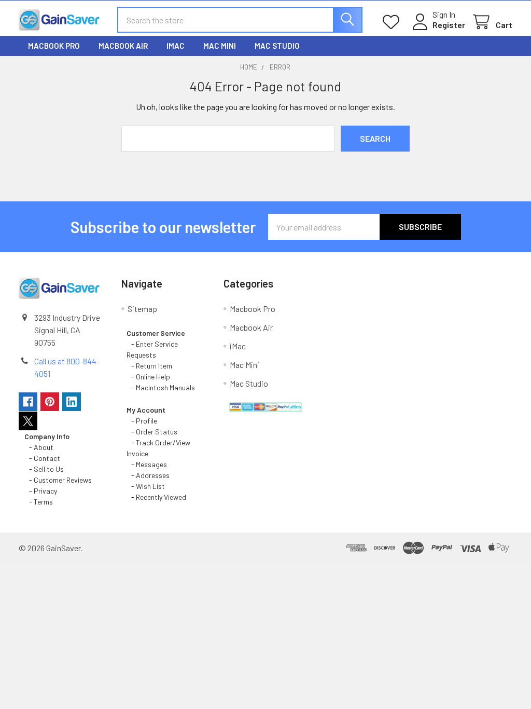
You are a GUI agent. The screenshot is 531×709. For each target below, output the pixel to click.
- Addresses (148, 475)
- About (38, 447)
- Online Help (150, 376)
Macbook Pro (54, 45)
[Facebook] (28, 401)
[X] (28, 421)
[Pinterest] (49, 401)
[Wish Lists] (393, 22)
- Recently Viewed (156, 497)
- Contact (42, 458)
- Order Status (152, 431)
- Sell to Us (44, 469)
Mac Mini (219, 45)
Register (448, 25)
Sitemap (142, 308)
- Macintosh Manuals (161, 387)
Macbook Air (123, 45)
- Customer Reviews (58, 479)
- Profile (142, 420)
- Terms (39, 501)
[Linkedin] (71, 401)
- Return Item (149, 365)
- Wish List (146, 486)
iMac (175, 45)
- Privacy (40, 490)
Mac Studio (277, 45)
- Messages (147, 464)
